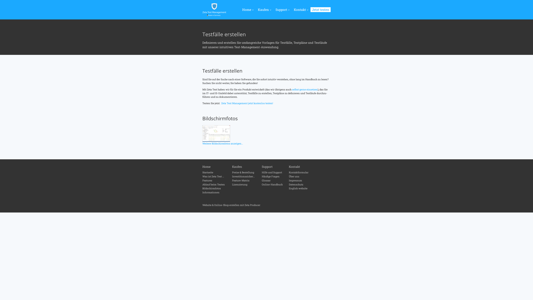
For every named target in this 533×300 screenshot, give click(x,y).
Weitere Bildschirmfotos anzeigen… (222, 143)
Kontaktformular (298, 172)
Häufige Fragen (271, 176)
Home (246, 10)
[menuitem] (249, 10)
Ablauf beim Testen (213, 184)
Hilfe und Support (272, 172)
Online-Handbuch (272, 184)
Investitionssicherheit (244, 176)
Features (207, 180)
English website (298, 188)
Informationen (210, 192)
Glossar (266, 180)
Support (281, 10)
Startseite (207, 172)
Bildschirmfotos (211, 188)
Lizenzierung (239, 184)
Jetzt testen (320, 10)
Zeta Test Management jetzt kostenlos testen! (247, 103)
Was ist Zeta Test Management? (214, 176)
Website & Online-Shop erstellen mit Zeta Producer (231, 205)
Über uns (294, 176)
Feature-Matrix (240, 180)
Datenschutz (296, 184)
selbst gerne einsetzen (305, 89)
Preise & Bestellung (243, 172)
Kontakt (300, 10)
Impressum (295, 180)
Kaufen (263, 10)
